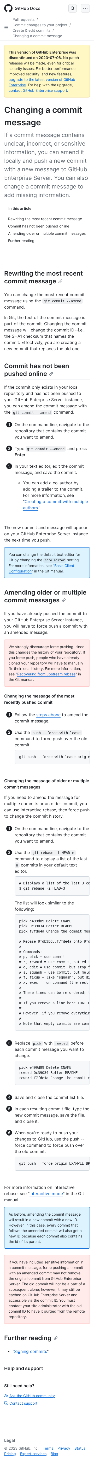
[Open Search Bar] (72, 8)
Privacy (63, 1448)
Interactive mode (46, 1193)
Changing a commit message (37, 36)
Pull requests (23, 19)
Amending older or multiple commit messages (45, 596)
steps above (48, 714)
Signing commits (30, 1351)
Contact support (23, 1403)
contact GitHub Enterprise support (38, 90)
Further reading (27, 1338)
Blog (54, 1453)
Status (79, 1448)
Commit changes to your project (40, 25)
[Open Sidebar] (6, 27)
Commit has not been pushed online (36, 369)
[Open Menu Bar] (85, 8)
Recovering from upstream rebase (46, 674)
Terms (48, 1448)
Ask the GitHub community (32, 1395)
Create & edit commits (31, 30)
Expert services (33, 1453)
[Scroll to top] (82, 1461)
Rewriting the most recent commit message (43, 277)
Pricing (10, 1453)
